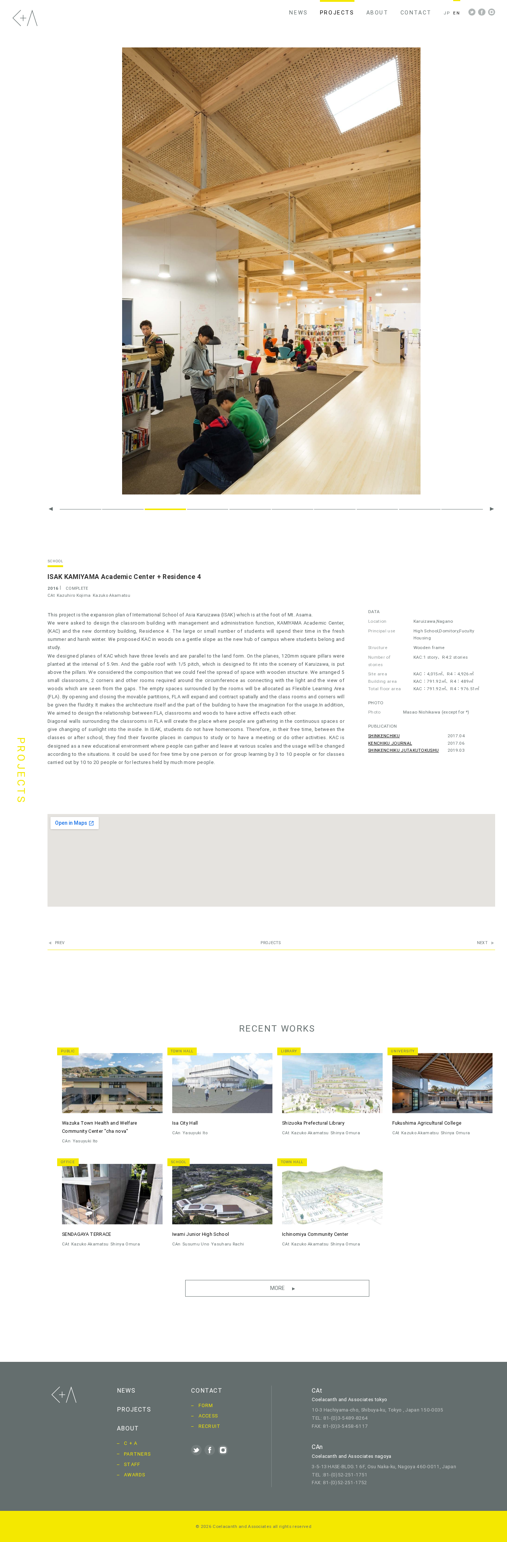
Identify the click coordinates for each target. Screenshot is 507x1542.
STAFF (132, 1464)
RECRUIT (210, 1426)
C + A (130, 1443)
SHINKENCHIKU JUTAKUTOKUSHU (403, 750)
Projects (271, 943)
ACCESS (208, 1416)
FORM (206, 1405)
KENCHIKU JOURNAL (390, 743)
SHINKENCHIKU (384, 735)
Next (482, 943)
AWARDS (134, 1475)
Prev (60, 943)
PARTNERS (137, 1454)
